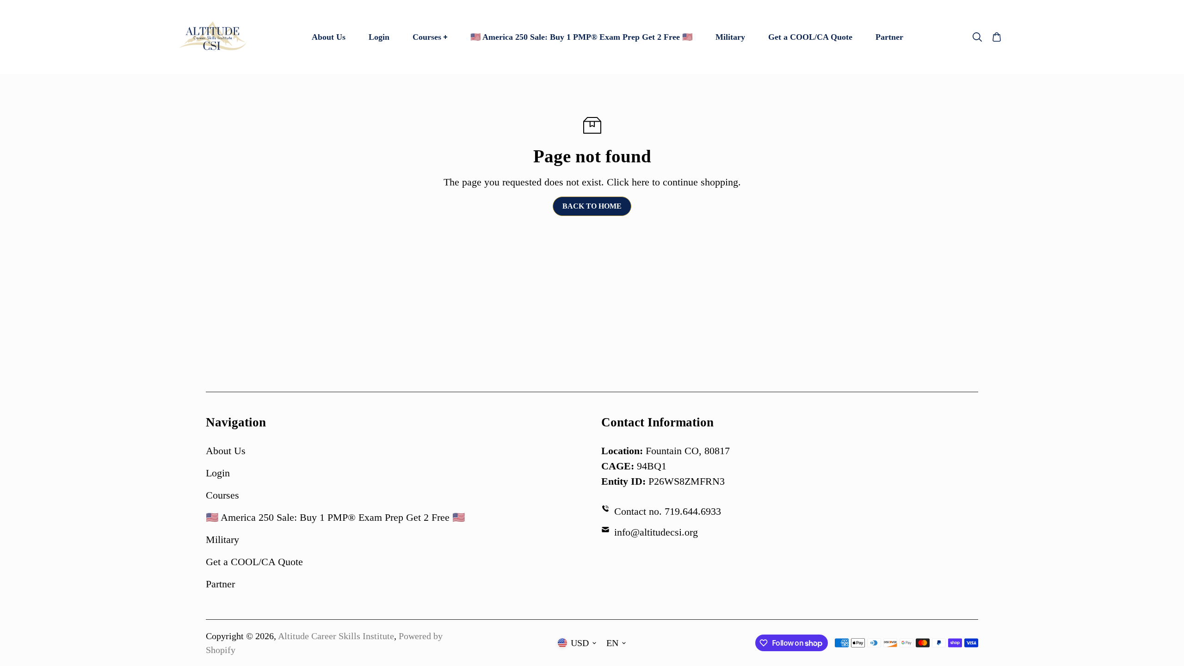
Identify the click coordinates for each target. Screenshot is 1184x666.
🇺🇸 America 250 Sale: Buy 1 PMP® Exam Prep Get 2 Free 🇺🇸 (335, 517)
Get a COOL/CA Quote (254, 561)
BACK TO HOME (592, 206)
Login (218, 473)
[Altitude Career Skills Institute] (212, 37)
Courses (222, 495)
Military (222, 539)
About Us (226, 450)
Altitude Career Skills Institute (336, 636)
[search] (977, 37)
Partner (220, 584)
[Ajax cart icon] (996, 37)
